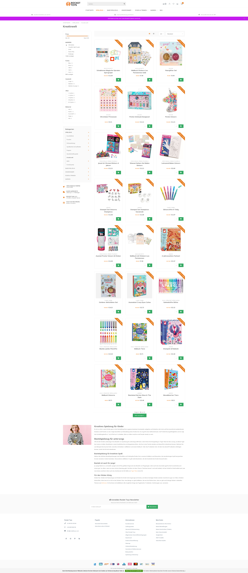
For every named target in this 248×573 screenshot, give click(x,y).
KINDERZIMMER (126, 10)
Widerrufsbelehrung (131, 546)
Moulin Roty (71, 51)
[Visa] (153, 564)
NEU (161, 10)
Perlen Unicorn (171, 117)
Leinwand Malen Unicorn (171, 163)
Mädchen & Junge (73, 86)
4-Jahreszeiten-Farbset (171, 256)
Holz (70, 109)
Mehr (68, 161)
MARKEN (153, 10)
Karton (71, 111)
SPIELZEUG (99, 10)
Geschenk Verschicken (101, 523)
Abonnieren (153, 506)
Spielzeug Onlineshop (131, 554)
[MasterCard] (135, 564)
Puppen (69, 150)
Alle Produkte (160, 537)
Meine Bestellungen (161, 526)
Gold (70, 70)
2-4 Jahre (71, 95)
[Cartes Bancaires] (100, 564)
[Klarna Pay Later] (129, 564)
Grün (70, 72)
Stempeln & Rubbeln (171, 349)
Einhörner (104, 483)
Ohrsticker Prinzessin (108, 117)
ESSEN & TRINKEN (141, 10)
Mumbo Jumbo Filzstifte (108, 349)
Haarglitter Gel (171, 70)
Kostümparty (70, 164)
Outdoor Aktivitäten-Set (108, 302)
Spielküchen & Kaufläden (74, 146)
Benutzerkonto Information (163, 523)
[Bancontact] (141, 564)
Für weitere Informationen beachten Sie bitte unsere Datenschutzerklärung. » (164, 571)
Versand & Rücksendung (132, 529)
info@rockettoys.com (73, 531)
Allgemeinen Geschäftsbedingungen (135, 535)
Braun (70, 65)
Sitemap (127, 543)
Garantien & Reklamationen (133, 549)
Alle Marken (71, 45)
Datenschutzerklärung (131, 540)
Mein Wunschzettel (161, 532)
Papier (70, 116)
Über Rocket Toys (130, 532)
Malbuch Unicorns (108, 395)
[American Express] (95, 564)
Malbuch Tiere (139, 349)
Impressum (128, 537)
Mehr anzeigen (70, 56)
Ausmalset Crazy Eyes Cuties (140, 302)
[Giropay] (112, 564)
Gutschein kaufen (161, 540)
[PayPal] (147, 564)
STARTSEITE (89, 10)
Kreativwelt (70, 157)
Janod (69, 49)
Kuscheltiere (70, 136)
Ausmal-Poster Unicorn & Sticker (108, 256)
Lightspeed (134, 568)
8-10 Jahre (71, 102)
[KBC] (124, 564)
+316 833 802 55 (71, 527)
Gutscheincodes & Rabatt (102, 526)
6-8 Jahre (71, 100)
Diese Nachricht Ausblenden (134, 571)
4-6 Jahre (71, 97)
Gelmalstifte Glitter (170, 302)
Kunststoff (72, 114)
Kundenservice (129, 523)
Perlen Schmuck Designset (139, 117)
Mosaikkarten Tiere (170, 395)
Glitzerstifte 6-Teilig (171, 209)
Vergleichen (159, 535)
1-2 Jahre (71, 93)
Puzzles (69, 139)
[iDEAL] (118, 564)
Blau (70, 63)
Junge (70, 81)
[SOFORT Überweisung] (106, 564)
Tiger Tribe (134, 471)
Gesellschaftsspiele (72, 154)
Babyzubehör (129, 552)
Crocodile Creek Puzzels (74, 47)
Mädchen (71, 83)
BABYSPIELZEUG (112, 10)
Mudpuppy (71, 54)
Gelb (70, 67)
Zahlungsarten (129, 526)
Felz (70, 118)
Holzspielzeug (71, 143)
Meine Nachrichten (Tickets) (163, 529)
